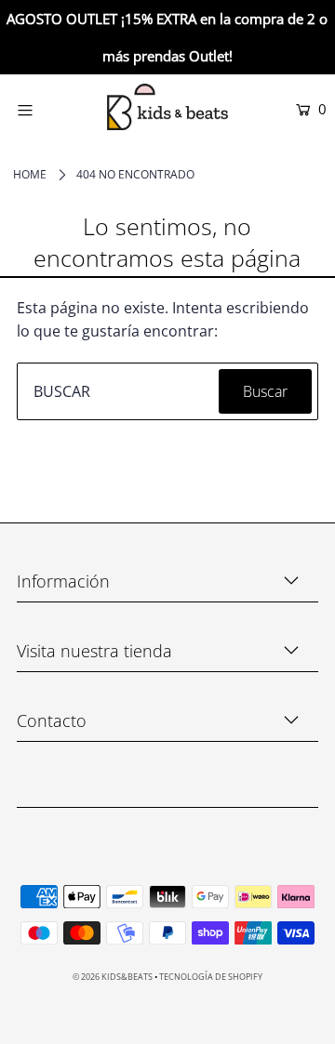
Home (30, 174)
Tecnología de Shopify (210, 977)
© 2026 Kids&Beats (113, 977)
